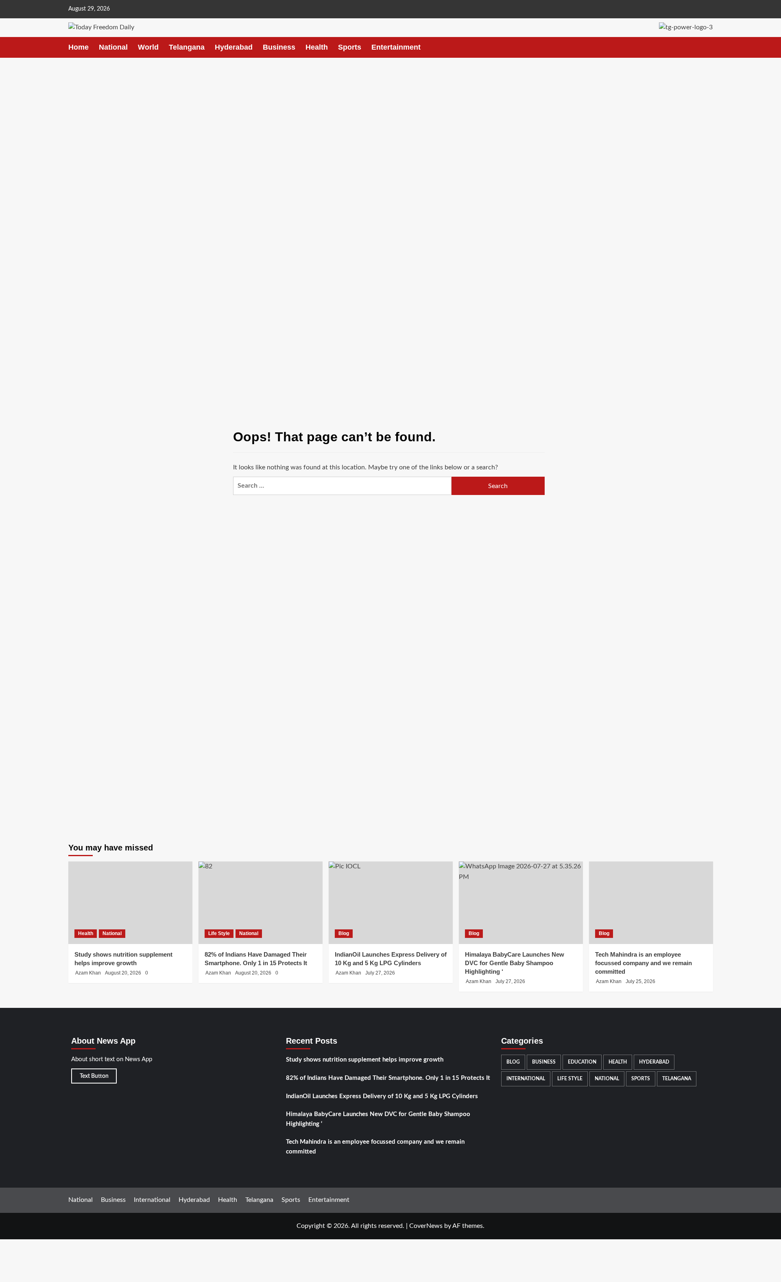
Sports (349, 47)
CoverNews (426, 1226)
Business (279, 47)
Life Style (219, 933)
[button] (708, 47)
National (113, 47)
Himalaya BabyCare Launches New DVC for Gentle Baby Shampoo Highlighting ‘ (378, 1119)
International (525, 1078)
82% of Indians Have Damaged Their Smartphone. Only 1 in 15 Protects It (388, 1078)
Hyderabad (234, 47)
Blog (343, 933)
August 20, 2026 (123, 973)
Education (582, 1062)
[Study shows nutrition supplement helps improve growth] (130, 902)
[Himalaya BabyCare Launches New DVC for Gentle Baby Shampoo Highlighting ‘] (521, 902)
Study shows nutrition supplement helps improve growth (364, 1060)
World (148, 47)
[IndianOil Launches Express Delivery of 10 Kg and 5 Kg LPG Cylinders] (391, 902)
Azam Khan (88, 973)
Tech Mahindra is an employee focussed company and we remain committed (643, 963)
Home (78, 47)
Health (316, 47)
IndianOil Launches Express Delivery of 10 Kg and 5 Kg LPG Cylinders (382, 1096)
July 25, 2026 (640, 981)
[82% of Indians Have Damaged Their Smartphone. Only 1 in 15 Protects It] (261, 902)
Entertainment (396, 47)
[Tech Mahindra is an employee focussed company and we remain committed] (651, 902)
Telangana (187, 47)
